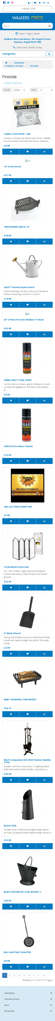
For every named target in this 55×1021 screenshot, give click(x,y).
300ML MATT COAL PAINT (18, 379)
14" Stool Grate (12, 166)
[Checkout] (44, 2)
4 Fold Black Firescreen (16, 566)
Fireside (34, 65)
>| (44, 975)
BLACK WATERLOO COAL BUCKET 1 (22, 891)
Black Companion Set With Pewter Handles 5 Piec (27, 761)
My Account (9, 1011)
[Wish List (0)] (35, 2)
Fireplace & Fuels (14, 65)
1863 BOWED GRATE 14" (17, 226)
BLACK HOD (10, 825)
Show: (33, 90)
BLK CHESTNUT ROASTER (17, 952)
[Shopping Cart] (39, 2)
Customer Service (12, 999)
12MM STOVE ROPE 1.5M (17, 133)
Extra (7, 1005)
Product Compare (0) (13, 83)
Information (10, 993)
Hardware (19, 62)
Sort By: (7, 90)
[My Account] (30, 2)
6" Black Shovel (12, 633)
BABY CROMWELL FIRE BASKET (20, 699)
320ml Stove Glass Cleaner (18, 446)
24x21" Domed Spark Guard (19, 287)
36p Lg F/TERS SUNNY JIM (18, 506)
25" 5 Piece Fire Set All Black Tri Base (24, 319)
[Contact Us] (48, 2)
